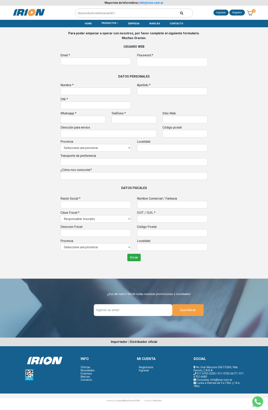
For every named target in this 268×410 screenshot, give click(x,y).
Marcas (85, 376)
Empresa (86, 373)
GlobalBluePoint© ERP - (125, 400)
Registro (237, 12)
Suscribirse (188, 310)
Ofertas (85, 367)
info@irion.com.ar (151, 2)
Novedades (88, 370)
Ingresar (221, 12)
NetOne (153, 400)
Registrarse (146, 367)
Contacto (86, 379)
